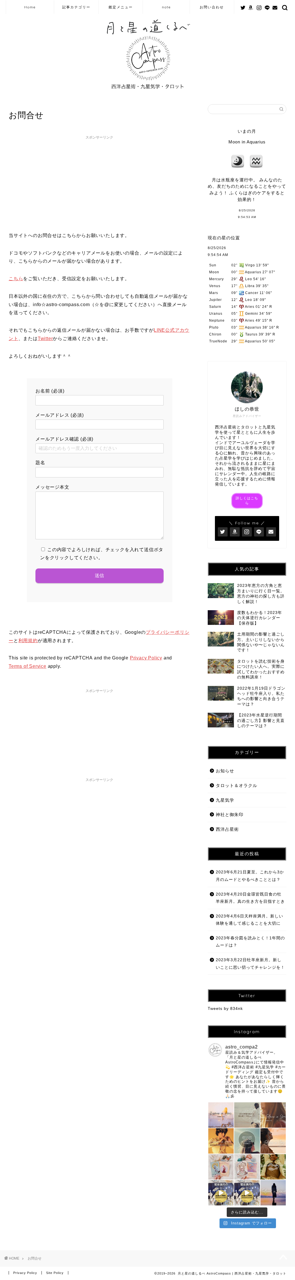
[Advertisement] (99, 182)
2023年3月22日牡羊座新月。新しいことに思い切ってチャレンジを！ (250, 964)
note (166, 7)
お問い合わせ (212, 7)
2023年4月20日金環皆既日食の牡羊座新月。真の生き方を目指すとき (250, 898)
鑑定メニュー (121, 7)
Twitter (45, 338)
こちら (16, 278)
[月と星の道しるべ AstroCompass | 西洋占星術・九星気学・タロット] (147, 91)
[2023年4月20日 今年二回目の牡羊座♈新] (221, 1115)
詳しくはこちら (247, 500)
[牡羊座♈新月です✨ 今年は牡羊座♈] (221, 1141)
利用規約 (28, 640)
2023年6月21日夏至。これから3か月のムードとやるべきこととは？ (250, 876)
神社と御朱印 (229, 814)
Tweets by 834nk (225, 1008)
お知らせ (225, 770)
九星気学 (225, 800)
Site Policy (55, 1273)
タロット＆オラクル (236, 785)
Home (30, 7)
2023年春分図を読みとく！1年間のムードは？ (250, 942)
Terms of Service (27, 666)
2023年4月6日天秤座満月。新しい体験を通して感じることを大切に (249, 920)
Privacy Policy (146, 657)
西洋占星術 (227, 829)
